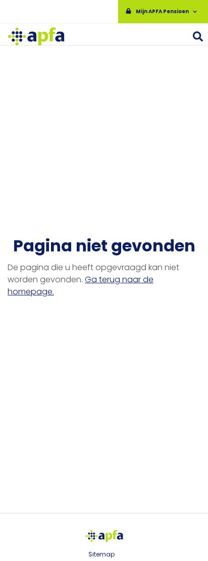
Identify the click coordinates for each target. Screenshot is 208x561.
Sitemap (101, 554)
